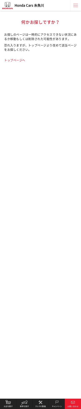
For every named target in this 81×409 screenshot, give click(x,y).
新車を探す (24, 404)
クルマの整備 (40, 404)
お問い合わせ (73, 404)
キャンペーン (57, 404)
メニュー (75, 5)
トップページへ (14, 60)
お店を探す (8, 404)
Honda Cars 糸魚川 (29, 5)
